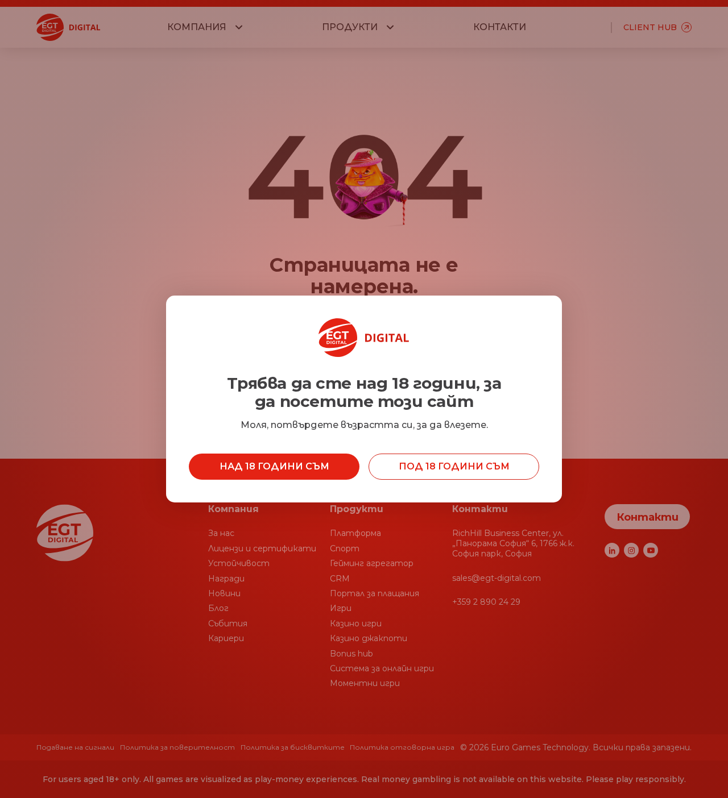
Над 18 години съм (274, 466)
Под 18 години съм (454, 466)
